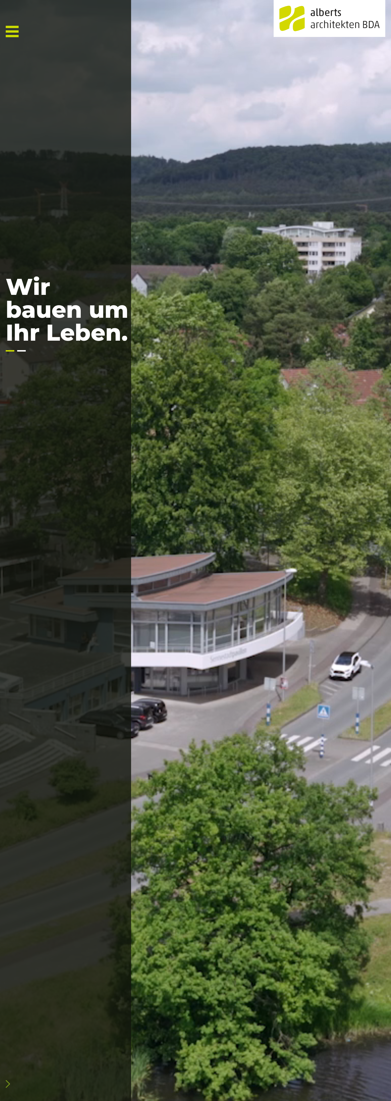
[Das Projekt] (37, 1084)
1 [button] (10, 351)
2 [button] (21, 351)
